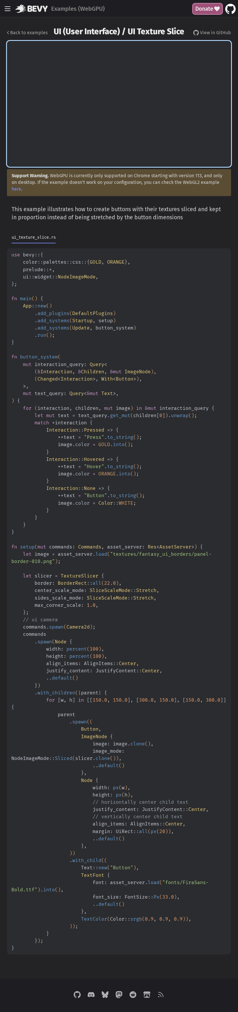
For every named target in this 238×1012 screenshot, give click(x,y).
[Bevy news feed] (161, 995)
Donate (204, 9)
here (16, 189)
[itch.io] (147, 995)
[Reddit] (133, 995)
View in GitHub (215, 32)
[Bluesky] (105, 995)
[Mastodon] (119, 995)
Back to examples (28, 32)
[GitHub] (77, 995)
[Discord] (91, 995)
